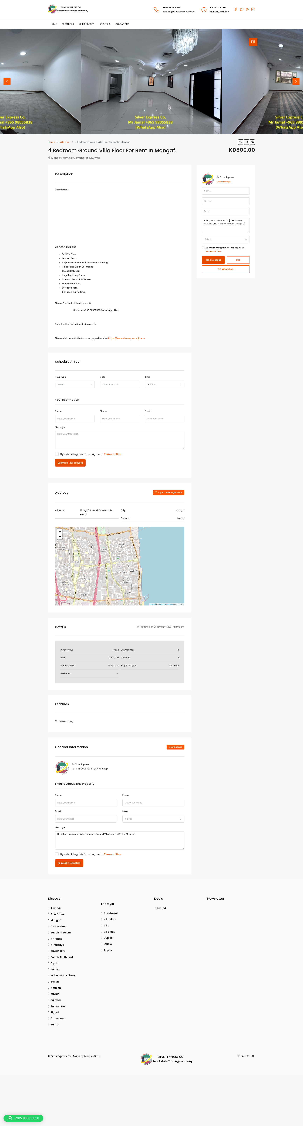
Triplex (108, 950)
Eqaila (54, 963)
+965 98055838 (83, 768)
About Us (105, 24)
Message (60, 427)
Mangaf (56, 920)
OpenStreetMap (166, 604)
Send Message (213, 259)
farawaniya (58, 1018)
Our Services (86, 24)
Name (58, 411)
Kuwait (55, 994)
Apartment (111, 913)
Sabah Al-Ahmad (62, 957)
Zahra (54, 1024)
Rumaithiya (58, 1006)
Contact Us (122, 24)
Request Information (69, 862)
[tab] (253, 42)
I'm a (125, 811)
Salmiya (56, 1000)
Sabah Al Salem (61, 932)
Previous (7, 81)
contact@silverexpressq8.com (179, 11)
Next (295, 81)
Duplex (108, 938)
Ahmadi (55, 908)
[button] (23, 1118)
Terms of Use (112, 454)
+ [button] (60, 531)
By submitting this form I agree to (90, 454)
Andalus (56, 988)
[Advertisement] (119, 219)
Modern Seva (92, 1056)
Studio (108, 944)
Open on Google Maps (170, 492)
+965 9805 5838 (172, 7)
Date (102, 376)
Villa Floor (110, 919)
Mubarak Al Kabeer (63, 975)
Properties (68, 24)
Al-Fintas (56, 938)
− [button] (60, 536)
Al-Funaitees (59, 926)
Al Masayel (58, 945)
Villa (106, 925)
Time (147, 376)
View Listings (175, 746)
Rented (161, 908)
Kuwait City (58, 951)
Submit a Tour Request (70, 462)
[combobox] (75, 384)
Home (54, 24)
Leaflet (153, 604)
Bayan (55, 981)
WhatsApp (102, 768)
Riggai (55, 1012)
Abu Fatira (57, 914)
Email (147, 411)
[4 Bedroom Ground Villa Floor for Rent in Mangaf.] (120, 561)
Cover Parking (66, 721)
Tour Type (60, 376)
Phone (103, 411)
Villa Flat (109, 931)
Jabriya (55, 969)
